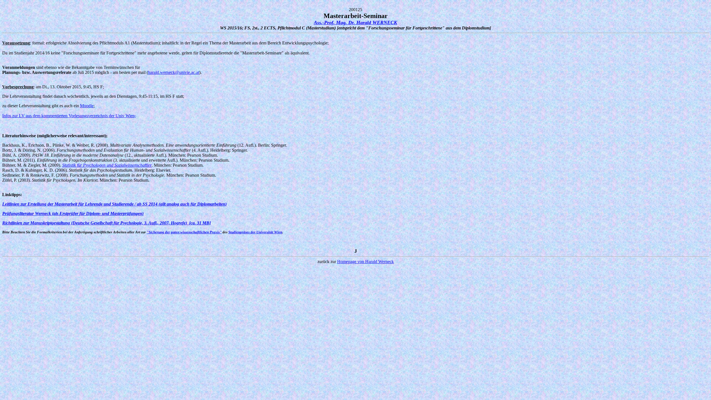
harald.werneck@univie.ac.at (173, 72)
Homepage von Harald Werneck (365, 261)
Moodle (87, 105)
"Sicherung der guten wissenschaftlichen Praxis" (184, 232)
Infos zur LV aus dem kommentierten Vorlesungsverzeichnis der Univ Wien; (69, 115)
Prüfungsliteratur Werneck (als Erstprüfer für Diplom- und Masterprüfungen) (73, 213)
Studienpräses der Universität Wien (255, 232)
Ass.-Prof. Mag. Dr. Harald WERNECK (355, 22)
